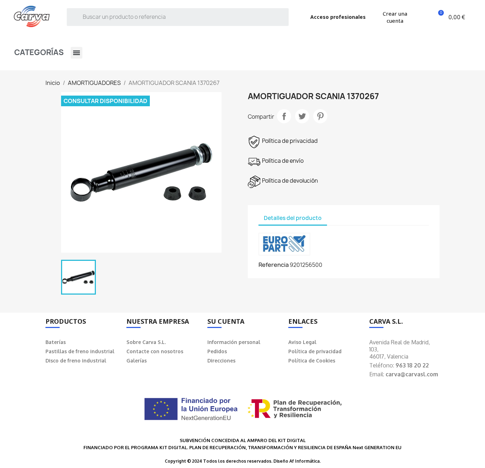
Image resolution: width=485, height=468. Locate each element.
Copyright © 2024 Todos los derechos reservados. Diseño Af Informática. (243, 461)
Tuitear (302, 116)
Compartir (284, 116)
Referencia (273, 264)
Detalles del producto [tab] (293, 218)
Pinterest (320, 116)
